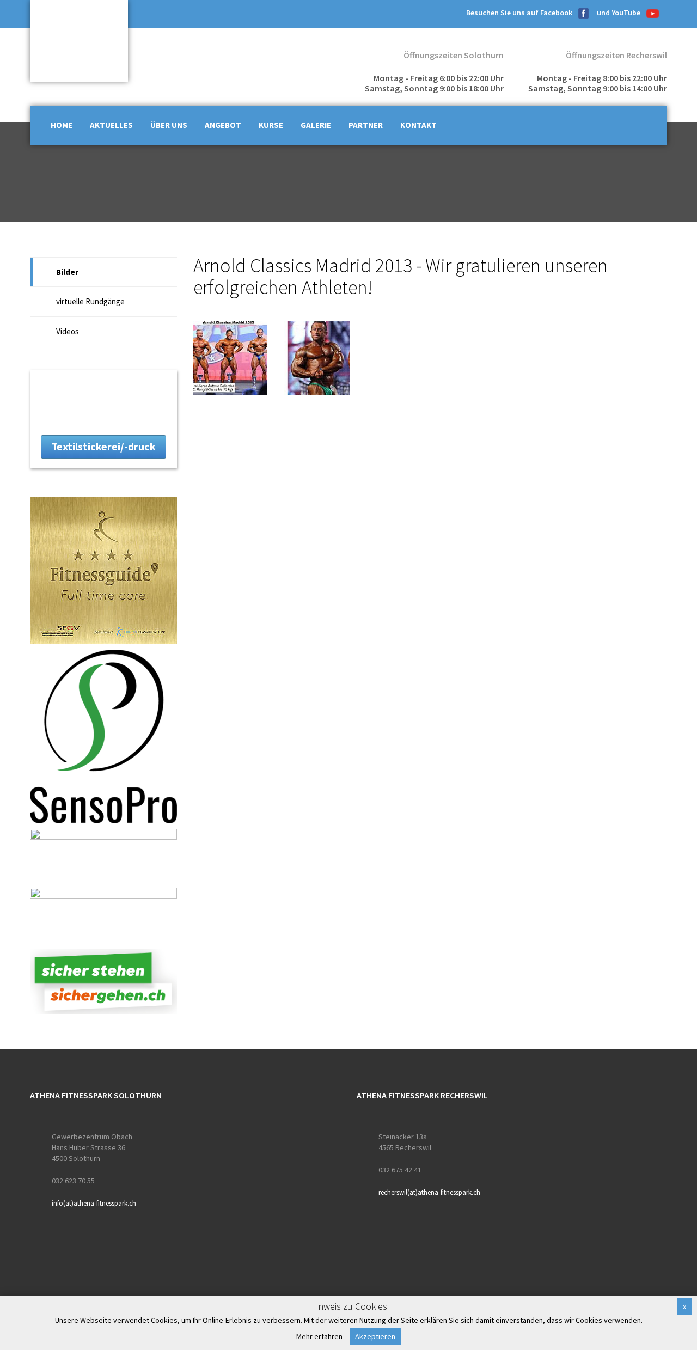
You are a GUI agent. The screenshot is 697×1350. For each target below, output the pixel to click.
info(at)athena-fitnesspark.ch (94, 1203)
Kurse (271, 125)
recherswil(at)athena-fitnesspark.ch (429, 1192)
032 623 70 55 (73, 1181)
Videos (67, 331)
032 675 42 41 (399, 1170)
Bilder (67, 272)
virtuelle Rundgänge (90, 301)
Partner (365, 125)
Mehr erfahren (319, 1336)
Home (61, 125)
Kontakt (418, 125)
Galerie (316, 125)
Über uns (168, 125)
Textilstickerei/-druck (103, 446)
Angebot (223, 125)
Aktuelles (111, 125)
